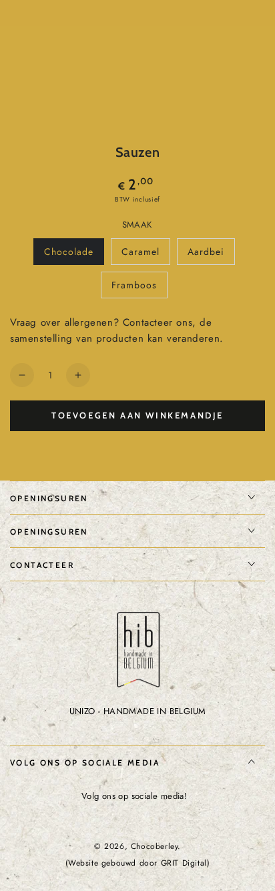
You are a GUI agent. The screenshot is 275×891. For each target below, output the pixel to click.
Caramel (145, 255)
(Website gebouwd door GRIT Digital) (137, 863)
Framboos (139, 288)
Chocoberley (154, 846)
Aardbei (211, 255)
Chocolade (73, 255)
